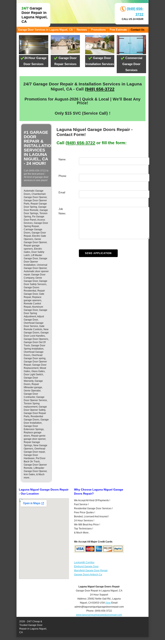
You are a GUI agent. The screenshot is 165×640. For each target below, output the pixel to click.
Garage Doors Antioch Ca (88, 574)
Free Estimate (118, 29)
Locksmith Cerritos (84, 562)
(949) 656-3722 (99, 89)
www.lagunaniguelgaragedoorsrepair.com (99, 614)
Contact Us (137, 29)
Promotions (98, 29)
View (108, 602)
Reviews (82, 29)
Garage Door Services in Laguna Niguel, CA (45, 29)
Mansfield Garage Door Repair (91, 570)
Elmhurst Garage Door (86, 566)
